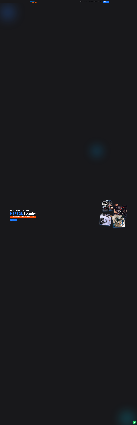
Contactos (100, 1)
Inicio (81, 1)
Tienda (95, 1)
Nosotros (85, 1)
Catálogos (91, 1)
